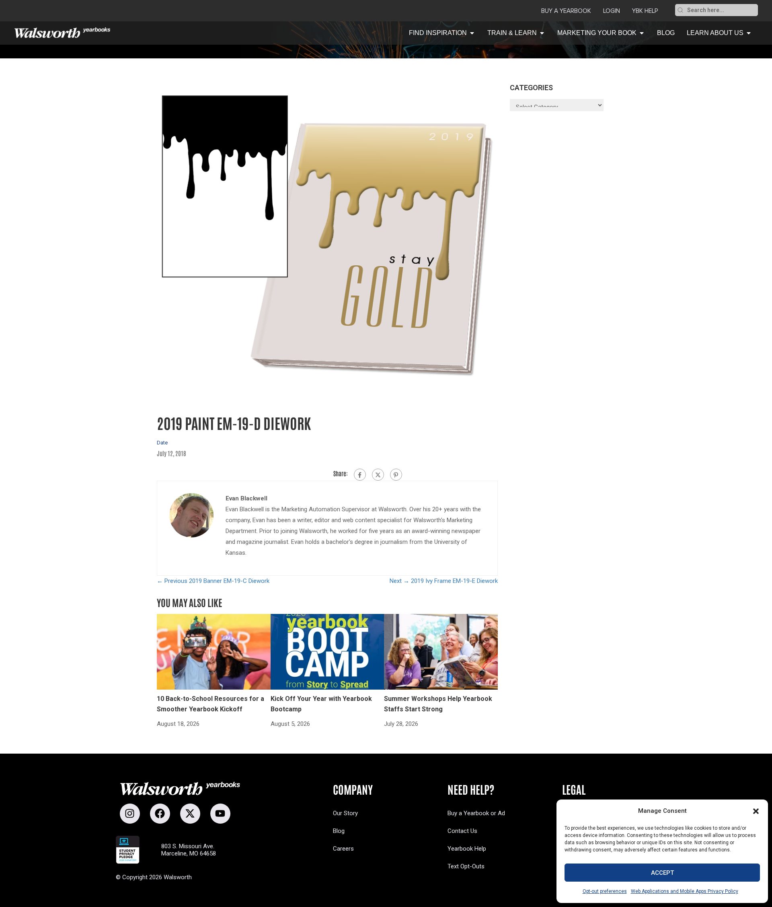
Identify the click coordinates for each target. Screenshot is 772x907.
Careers (343, 848)
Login (611, 10)
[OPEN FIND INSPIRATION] (472, 33)
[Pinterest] (396, 475)
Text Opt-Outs (466, 866)
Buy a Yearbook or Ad (476, 813)
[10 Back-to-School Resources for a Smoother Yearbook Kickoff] (214, 651)
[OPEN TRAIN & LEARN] (542, 33)
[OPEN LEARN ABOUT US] (748, 33)
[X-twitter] (190, 814)
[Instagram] (130, 814)
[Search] (680, 10)
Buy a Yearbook (566, 10)
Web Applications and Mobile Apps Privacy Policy (684, 891)
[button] (756, 811)
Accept (662, 872)
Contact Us (462, 831)
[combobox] (722, 10)
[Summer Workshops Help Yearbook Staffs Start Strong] (441, 651)
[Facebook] (360, 475)
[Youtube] (220, 814)
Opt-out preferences (605, 891)
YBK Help (645, 10)
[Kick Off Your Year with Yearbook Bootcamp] (327, 651)
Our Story (345, 813)
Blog (339, 831)
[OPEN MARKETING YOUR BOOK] (642, 33)
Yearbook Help (467, 848)
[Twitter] (378, 475)
